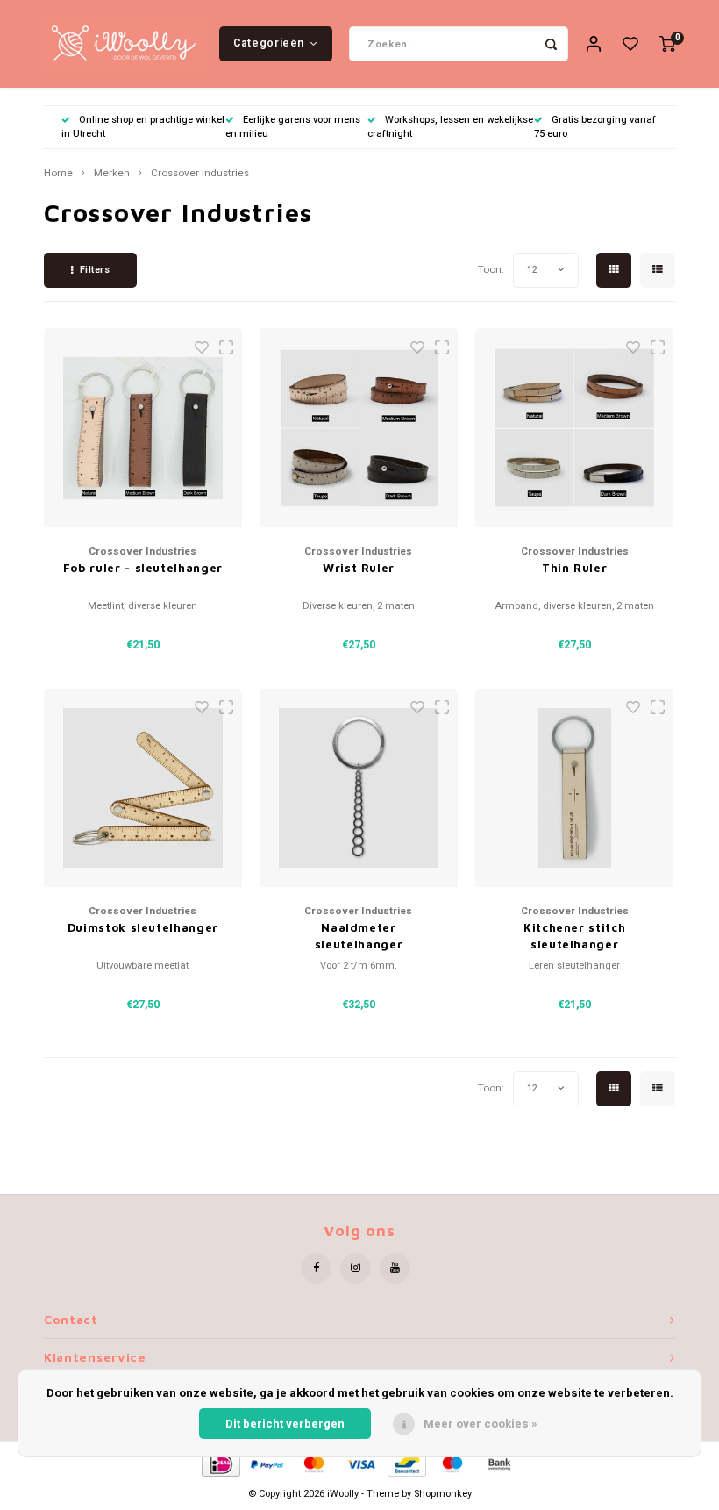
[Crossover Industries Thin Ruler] (574, 427)
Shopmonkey (443, 1493)
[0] (667, 44)
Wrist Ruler (359, 568)
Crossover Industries (200, 174)
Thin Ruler (575, 568)
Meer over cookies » (480, 1423)
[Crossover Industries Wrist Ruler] (359, 427)
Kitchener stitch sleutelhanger (574, 936)
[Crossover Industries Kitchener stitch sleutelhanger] (574, 788)
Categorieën (268, 43)
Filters (95, 269)
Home (58, 174)
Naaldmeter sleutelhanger (358, 936)
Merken (112, 174)
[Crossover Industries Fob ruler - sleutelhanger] (143, 427)
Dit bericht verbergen (285, 1423)
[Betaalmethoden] (219, 1463)
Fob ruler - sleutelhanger (143, 568)
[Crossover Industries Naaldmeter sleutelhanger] (359, 788)
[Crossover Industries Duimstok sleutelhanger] (143, 788)
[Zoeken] (550, 43)
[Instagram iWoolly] (355, 1268)
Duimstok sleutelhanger (143, 927)
